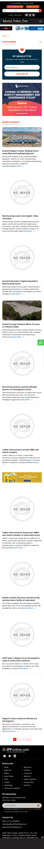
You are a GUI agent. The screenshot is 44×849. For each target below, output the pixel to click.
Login (10, 15)
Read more (17, 166)
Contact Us (28, 773)
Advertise (31, 7)
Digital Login (28, 3)
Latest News (8, 776)
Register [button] (18, 15)
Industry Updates (30, 779)
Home (4, 36)
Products (27, 770)
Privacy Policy (29, 782)
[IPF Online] (15, 21)
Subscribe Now (14, 7)
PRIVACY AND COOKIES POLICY (28, 809)
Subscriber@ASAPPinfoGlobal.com (14, 824)
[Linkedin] (33, 15)
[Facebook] (26, 15)
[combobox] (7, 10)
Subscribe (21, 74)
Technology (8, 785)
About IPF (7, 770)
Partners (27, 785)
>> (29, 739)
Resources (27, 767)
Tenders (7, 782)
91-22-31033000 (16, 3)
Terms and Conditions (12, 788)
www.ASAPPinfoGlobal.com (12, 827)
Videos (6, 773)
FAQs (6, 779)
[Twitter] (30, 15)
